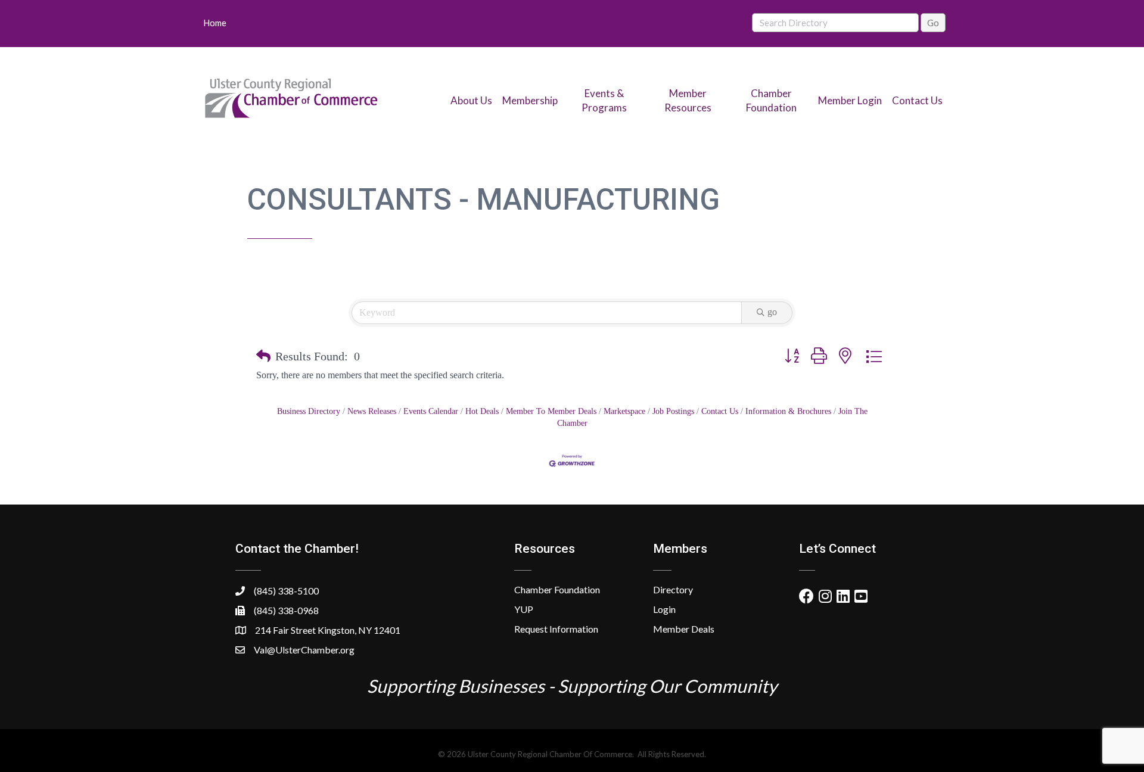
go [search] (772, 312)
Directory (673, 589)
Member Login (850, 100)
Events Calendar (430, 411)
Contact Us (917, 100)
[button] (263, 356)
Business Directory (308, 411)
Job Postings (673, 411)
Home (214, 22)
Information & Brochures (788, 411)
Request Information (556, 628)
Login (664, 609)
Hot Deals (482, 411)
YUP (523, 609)
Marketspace (624, 411)
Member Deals (683, 628)
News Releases (371, 411)
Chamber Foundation (557, 589)
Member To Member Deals (551, 411)
